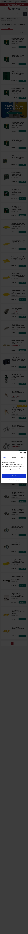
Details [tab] (14, 457)
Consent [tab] (5, 457)
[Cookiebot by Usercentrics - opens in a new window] (20, 453)
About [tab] (23, 457)
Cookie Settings (13, 480)
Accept (14, 475)
